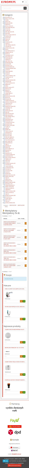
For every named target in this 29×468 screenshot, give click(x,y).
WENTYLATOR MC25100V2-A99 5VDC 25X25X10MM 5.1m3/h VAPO (10, 237)
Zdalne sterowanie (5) (9, 192)
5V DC (6, 206)
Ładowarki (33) (8, 81)
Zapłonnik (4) (7, 189)
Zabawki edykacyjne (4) (9, 185)
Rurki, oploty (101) (8, 141)
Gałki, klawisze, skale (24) (10, 44)
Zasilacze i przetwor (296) (10, 191)
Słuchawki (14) (8, 145)
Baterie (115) (7, 21)
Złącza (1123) (8, 199)
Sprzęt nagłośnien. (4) (9, 148)
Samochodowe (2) (8, 142)
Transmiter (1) (8, 169)
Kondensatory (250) (9, 62)
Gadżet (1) (7, 43)
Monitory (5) (7, 94)
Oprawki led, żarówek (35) (10, 106)
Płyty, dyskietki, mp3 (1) (9, 116)
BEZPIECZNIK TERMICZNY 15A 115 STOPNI (14, 347)
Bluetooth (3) (7, 24)
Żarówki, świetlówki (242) (10, 202)
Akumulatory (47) (8, 17)
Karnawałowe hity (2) (9, 55)
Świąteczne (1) (8, 158)
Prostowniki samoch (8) (9, 122)
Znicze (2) (7, 201)
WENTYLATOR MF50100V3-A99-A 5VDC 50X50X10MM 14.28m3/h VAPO (10, 265)
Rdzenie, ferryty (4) (9, 131)
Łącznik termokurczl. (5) (10, 82)
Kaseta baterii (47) (8, 58)
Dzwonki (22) (7, 37)
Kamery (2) (7, 53)
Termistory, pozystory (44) (10, 163)
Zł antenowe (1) (8, 196)
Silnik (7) (7, 144)
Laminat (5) (7, 69)
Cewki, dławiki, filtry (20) (9, 27)
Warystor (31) (8, 179)
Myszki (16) (7, 97)
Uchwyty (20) (8, 173)
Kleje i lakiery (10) (8, 61)
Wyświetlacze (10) (8, 183)
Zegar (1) (7, 193)
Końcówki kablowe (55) (9, 66)
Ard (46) (7, 20)
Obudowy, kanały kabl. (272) (10, 101)
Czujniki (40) (7, 30)
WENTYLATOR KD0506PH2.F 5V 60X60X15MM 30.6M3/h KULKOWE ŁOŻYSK (10, 223)
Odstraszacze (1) (8, 103)
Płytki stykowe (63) (9, 115)
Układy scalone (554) (9, 176)
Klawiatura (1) (8, 59)
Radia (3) (7, 128)
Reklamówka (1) (8, 132)
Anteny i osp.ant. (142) (9, 18)
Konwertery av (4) (8, 65)
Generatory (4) (8, 46)
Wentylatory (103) (8, 180)
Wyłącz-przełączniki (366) (10, 182)
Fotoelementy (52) (8, 42)
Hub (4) (6, 49)
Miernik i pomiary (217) (9, 87)
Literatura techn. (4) (9, 77)
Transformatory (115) (9, 167)
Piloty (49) (7, 112)
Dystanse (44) (8, 36)
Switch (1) (7, 151)
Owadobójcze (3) (8, 107)
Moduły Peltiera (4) (8, 93)
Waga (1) (7, 177)
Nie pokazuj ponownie (15, 465)
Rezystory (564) (8, 135)
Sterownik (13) (8, 150)
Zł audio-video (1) (8, 198)
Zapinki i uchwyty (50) (9, 186)
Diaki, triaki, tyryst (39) (9, 31)
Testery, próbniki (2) (9, 166)
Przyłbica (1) (7, 126)
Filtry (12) (7, 40)
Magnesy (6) (7, 84)
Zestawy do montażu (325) (10, 195)
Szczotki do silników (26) (10, 154)
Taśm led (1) (7, 160)
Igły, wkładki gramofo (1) (10, 50)
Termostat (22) (8, 164)
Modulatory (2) (8, 91)
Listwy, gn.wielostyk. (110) (10, 75)
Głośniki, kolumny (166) (9, 47)
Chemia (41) (7, 28)
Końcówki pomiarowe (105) (10, 68)
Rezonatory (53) (8, 134)
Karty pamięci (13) (8, 56)
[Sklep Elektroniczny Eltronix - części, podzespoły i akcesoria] (8, 2)
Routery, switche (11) (9, 138)
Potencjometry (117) (9, 119)
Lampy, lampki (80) (9, 71)
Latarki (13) (7, 72)
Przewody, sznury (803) (9, 125)
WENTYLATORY (13, 205)
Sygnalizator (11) (8, 153)
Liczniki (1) (7, 74)
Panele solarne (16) (9, 110)
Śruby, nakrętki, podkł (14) (10, 157)
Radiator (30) (7, 129)
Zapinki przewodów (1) (9, 188)
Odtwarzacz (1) (8, 104)
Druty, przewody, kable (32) (10, 34)
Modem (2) (7, 90)
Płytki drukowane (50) (9, 113)
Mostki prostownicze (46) (10, 96)
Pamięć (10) (7, 109)
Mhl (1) (6, 85)
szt (26, 223)
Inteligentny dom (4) (9, 52)
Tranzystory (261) (8, 170)
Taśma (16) (7, 161)
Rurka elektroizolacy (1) (9, 139)
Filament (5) (7, 39)
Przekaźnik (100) (8, 123)
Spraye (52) (7, 147)
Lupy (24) (7, 78)
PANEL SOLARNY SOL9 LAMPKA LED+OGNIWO (15, 289)
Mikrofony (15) (8, 88)
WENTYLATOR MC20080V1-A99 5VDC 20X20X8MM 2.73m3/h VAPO (10, 230)
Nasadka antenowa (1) (9, 100)
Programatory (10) (8, 120)
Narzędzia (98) (8, 99)
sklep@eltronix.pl (16, 454)
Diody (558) (7, 33)
